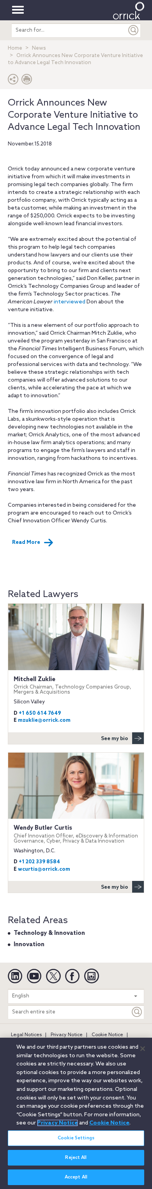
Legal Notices (26, 1035)
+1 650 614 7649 (40, 713)
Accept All (76, 1177)
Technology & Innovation (49, 933)
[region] (76, 1113)
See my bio (114, 739)
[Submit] (134, 30)
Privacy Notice (67, 1035)
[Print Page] (26, 81)
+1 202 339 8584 (39, 862)
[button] (13, 81)
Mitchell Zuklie (72, 685)
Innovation (29, 944)
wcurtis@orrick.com (44, 869)
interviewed (69, 302)
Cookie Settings (76, 1138)
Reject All (76, 1157)
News (39, 48)
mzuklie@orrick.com (44, 720)
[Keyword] (137, 1012)
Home (15, 48)
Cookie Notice (107, 1035)
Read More (26, 542)
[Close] (142, 1048)
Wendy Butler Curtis (76, 834)
